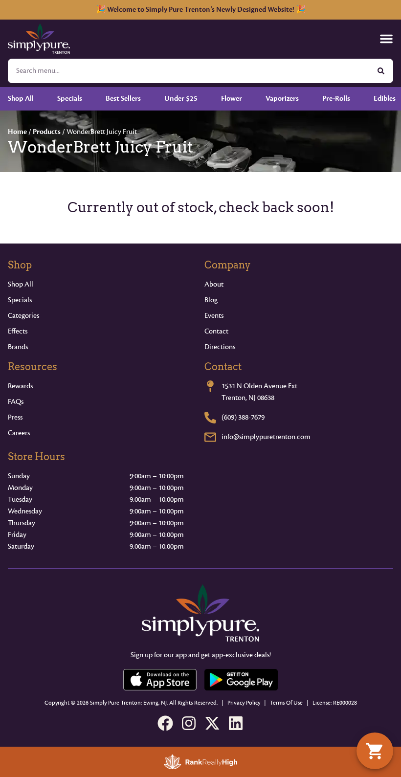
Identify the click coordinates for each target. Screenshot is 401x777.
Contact (216, 331)
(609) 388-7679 (243, 417)
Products (47, 131)
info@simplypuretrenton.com (266, 437)
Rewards (20, 386)
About (213, 284)
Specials (20, 300)
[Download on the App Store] (160, 679)
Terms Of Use (286, 703)
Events (213, 315)
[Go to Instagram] (189, 723)
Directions (219, 347)
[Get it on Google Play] (241, 679)
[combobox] (188, 71)
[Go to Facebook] (165, 723)
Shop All (20, 284)
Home (17, 131)
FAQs (15, 401)
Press (15, 417)
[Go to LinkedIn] (236, 723)
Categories (23, 315)
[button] (386, 38)
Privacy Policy (243, 703)
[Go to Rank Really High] (200, 762)
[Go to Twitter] (212, 723)
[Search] (381, 71)
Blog (211, 300)
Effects (17, 331)
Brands (18, 347)
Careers (19, 433)
